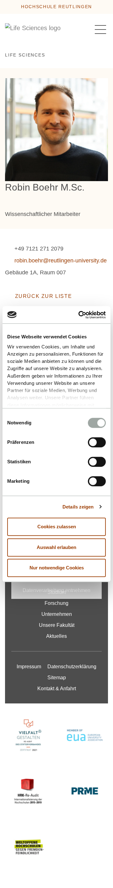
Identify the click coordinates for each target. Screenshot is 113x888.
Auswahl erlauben (56, 547)
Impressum (29, 666)
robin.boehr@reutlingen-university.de (60, 260)
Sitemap (56, 677)
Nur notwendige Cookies (57, 567)
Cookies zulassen (56, 526)
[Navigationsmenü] (100, 29)
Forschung (56, 603)
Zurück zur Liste (43, 296)
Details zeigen (78, 506)
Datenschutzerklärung (71, 666)
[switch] (97, 442)
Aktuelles (56, 636)
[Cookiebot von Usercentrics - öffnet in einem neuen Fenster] (80, 315)
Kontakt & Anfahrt (56, 688)
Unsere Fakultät (56, 625)
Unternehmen (56, 614)
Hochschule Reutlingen (56, 6)
